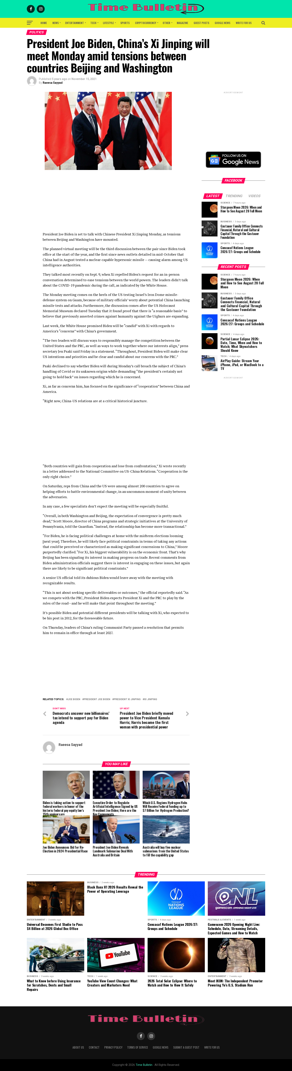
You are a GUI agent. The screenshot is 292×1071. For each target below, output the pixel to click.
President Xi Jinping (127, 699)
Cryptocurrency (145, 23)
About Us (78, 1047)
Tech (93, 23)
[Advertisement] (116, 203)
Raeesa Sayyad (53, 82)
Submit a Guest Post (186, 1047)
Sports (125, 23)
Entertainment (74, 23)
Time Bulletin (144, 1065)
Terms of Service (137, 1047)
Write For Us (243, 23)
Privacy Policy (113, 1047)
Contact (94, 1047)
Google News (222, 23)
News (55, 23)
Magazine (182, 23)
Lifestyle (108, 23)
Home (44, 23)
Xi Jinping (150, 699)
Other (166, 23)
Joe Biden (74, 699)
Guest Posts (201, 23)
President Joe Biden (97, 699)
